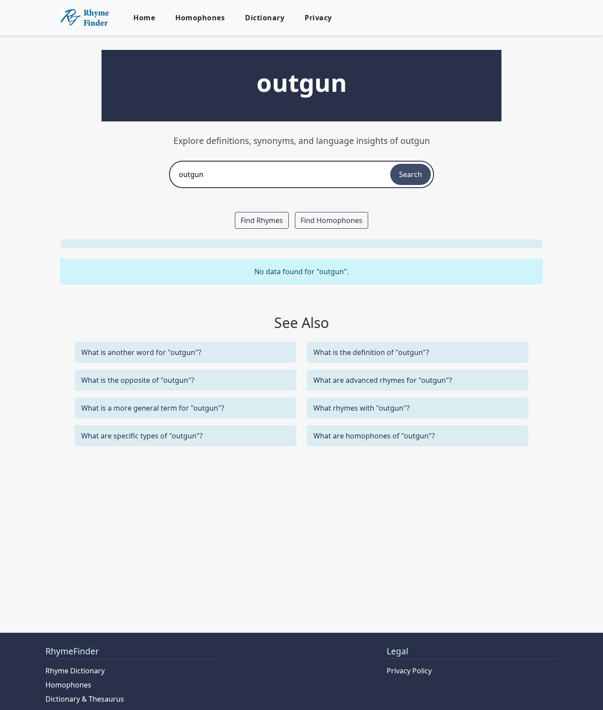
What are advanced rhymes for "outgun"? (382, 380)
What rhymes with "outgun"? (361, 408)
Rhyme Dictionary (75, 671)
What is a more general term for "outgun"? (152, 408)
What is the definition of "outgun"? (371, 352)
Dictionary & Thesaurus (84, 699)
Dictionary (264, 18)
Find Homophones (331, 220)
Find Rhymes (262, 220)
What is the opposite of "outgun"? (137, 380)
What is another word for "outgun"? (141, 352)
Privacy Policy (409, 671)
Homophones (200, 18)
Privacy (318, 18)
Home (144, 18)
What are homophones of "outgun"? (374, 436)
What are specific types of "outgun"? (142, 436)
